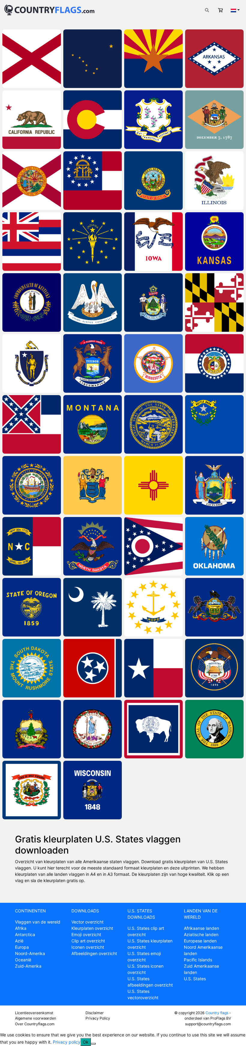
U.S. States (195, 978)
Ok (85, 1041)
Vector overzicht (87, 921)
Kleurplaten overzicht (92, 928)
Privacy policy (66, 1041)
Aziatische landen (201, 934)
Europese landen (200, 940)
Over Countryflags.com (35, 1024)
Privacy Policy (98, 1018)
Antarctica (25, 934)
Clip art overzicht (88, 940)
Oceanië (23, 959)
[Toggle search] (207, 10)
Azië (19, 940)
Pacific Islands (198, 959)
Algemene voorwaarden (35, 1018)
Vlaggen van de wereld (37, 921)
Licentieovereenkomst (34, 1013)
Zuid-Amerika (28, 966)
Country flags (217, 1013)
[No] (93, 1043)
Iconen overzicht (87, 947)
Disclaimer (95, 1013)
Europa (22, 947)
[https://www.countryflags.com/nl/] (49, 9)
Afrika (20, 928)
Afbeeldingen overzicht (94, 953)
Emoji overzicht (86, 934)
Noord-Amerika (30, 953)
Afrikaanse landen (201, 928)
